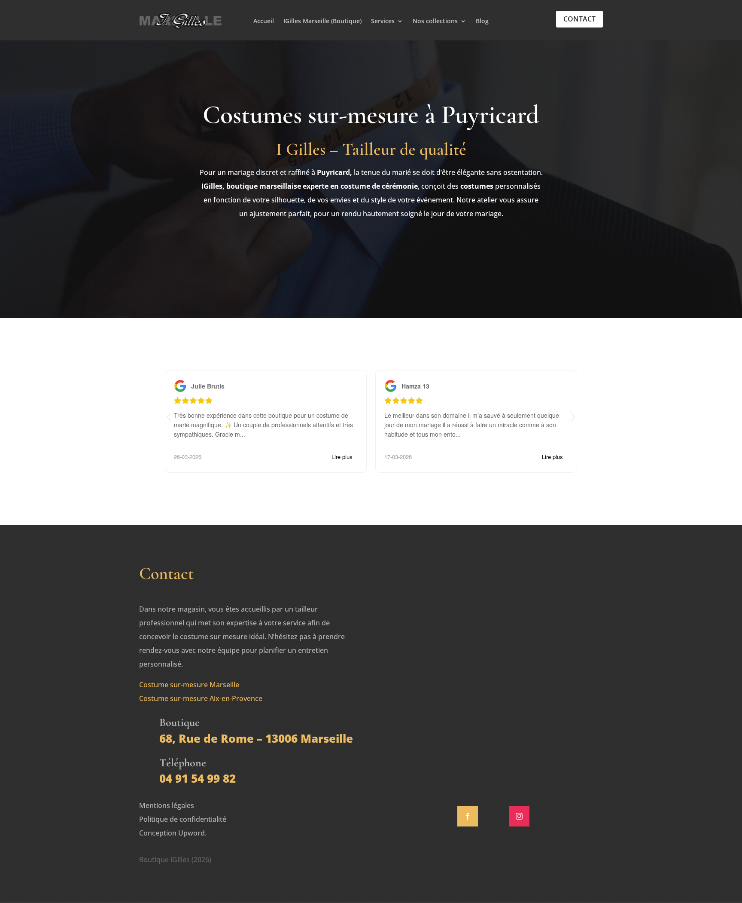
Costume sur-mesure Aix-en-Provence (200, 698)
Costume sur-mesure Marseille (189, 684)
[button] (573, 417)
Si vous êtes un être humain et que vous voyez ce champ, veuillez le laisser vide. (490, 737)
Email (426, 624)
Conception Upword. (173, 833)
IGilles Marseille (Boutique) (322, 21)
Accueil (263, 21)
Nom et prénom (444, 596)
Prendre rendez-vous (371, 249)
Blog (482, 21)
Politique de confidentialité (182, 819)
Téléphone (435, 651)
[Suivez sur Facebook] (467, 816)
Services (383, 21)
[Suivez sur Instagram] (519, 816)
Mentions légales (166, 805)
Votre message (442, 679)
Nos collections (435, 21)
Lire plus (342, 457)
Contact (579, 19)
